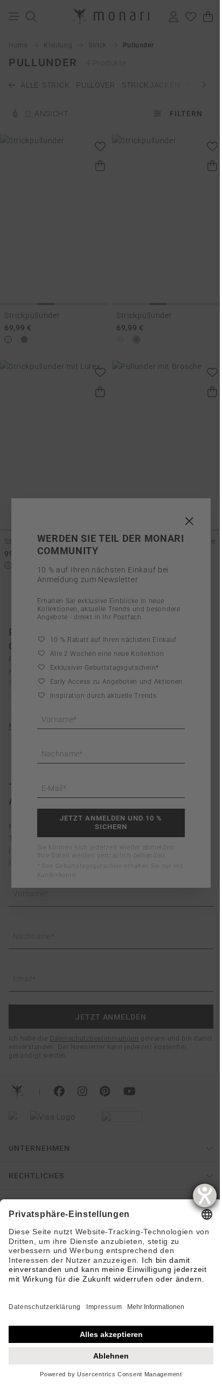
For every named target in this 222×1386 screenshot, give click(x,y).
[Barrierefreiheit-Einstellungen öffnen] (205, 1195)
